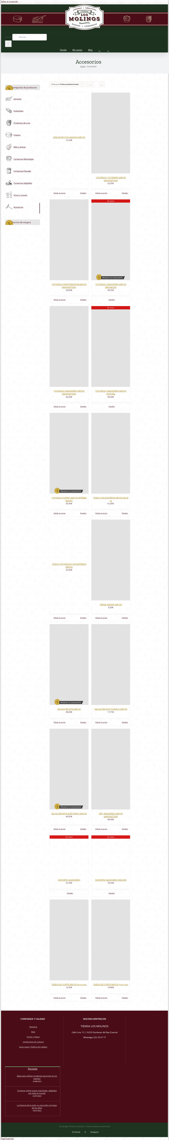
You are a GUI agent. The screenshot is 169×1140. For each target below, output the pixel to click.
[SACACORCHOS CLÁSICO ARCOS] (110, 664)
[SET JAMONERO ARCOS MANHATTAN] (110, 769)
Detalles (83, 193)
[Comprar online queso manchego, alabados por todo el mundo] (10, 1094)
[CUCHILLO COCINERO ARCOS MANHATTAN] (110, 133)
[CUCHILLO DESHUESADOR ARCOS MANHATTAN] (69, 239)
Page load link (7, 1138)
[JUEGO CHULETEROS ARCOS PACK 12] (110, 453)
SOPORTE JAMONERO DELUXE (110, 880)
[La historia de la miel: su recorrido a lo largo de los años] (10, 1108)
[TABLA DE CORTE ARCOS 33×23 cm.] (110, 940)
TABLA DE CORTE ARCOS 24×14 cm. (69, 984)
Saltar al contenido (9, 1)
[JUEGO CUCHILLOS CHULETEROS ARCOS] (69, 540)
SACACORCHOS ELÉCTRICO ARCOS (69, 813)
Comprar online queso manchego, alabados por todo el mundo (37, 1092)
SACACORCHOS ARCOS (69, 709)
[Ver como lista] (101, 84)
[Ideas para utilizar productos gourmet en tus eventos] (10, 1079)
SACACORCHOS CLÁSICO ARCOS (110, 709)
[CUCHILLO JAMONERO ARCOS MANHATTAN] (69, 346)
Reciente (32, 1068)
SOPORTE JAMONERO (69, 880)
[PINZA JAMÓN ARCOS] (110, 560)
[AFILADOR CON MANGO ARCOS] (69, 113)
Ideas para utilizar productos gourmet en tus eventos (37, 1077)
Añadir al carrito (59, 193)
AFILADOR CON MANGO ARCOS (69, 137)
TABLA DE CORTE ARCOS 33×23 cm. (110, 984)
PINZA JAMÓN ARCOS (111, 604)
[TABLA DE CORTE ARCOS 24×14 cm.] (69, 940)
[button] (108, 49)
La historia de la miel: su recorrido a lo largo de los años (37, 1106)
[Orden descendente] (90, 84)
